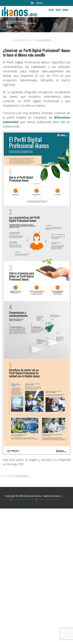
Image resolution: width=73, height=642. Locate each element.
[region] (36, 19)
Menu (39, 3)
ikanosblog (22, 476)
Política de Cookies (48, 499)
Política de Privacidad (24, 499)
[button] (36, 24)
